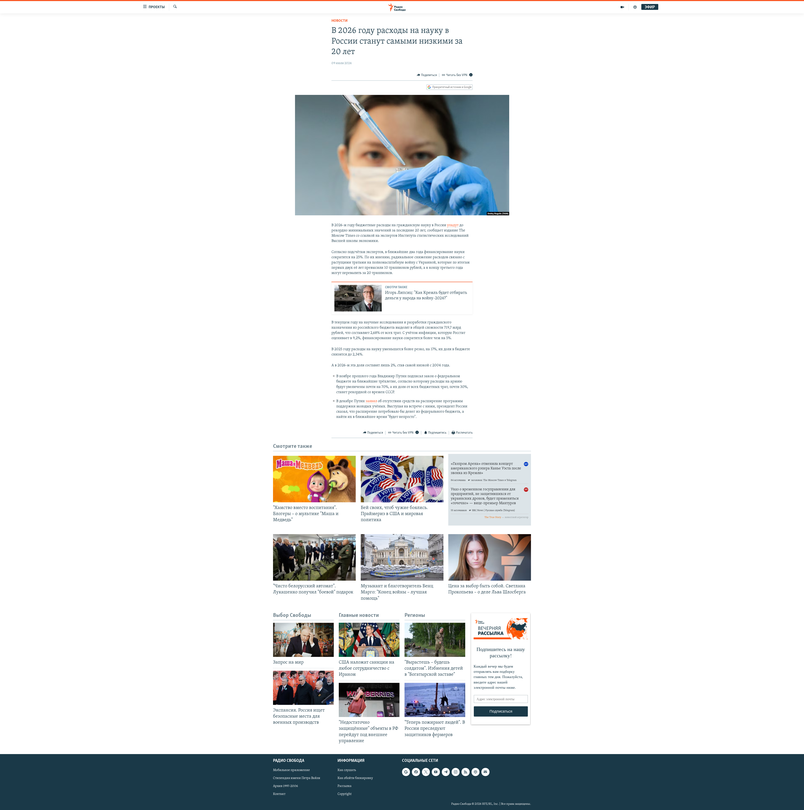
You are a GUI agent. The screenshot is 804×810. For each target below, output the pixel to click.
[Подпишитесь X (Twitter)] (426, 772)
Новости (339, 21)
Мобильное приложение (291, 770)
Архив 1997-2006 (285, 786)
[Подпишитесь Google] (406, 772)
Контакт (279, 794)
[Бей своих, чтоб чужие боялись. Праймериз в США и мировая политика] (402, 479)
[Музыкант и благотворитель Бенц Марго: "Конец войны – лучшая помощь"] (402, 557)
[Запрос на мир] (303, 640)
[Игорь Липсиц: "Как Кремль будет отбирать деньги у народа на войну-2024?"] (358, 298)
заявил (371, 401)
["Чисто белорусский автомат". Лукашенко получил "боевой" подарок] (314, 557)
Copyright (345, 794)
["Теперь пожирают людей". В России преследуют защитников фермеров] (435, 700)
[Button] (427, 75)
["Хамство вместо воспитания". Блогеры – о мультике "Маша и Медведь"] (314, 479)
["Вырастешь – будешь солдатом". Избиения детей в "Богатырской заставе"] (435, 640)
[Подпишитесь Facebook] (416, 772)
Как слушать (347, 770)
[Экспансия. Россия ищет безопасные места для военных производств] (303, 688)
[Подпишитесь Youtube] (436, 772)
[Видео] (622, 7)
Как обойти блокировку (355, 778)
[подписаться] (485, 772)
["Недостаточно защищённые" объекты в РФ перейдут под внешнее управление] (369, 700)
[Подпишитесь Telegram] (446, 772)
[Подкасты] (475, 772)
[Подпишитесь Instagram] (456, 772)
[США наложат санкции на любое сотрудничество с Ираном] (369, 640)
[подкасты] (635, 7)
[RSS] (465, 772)
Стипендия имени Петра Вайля (296, 778)
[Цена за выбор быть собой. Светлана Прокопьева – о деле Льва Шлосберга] (489, 557)
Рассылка (345, 786)
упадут (453, 225)
